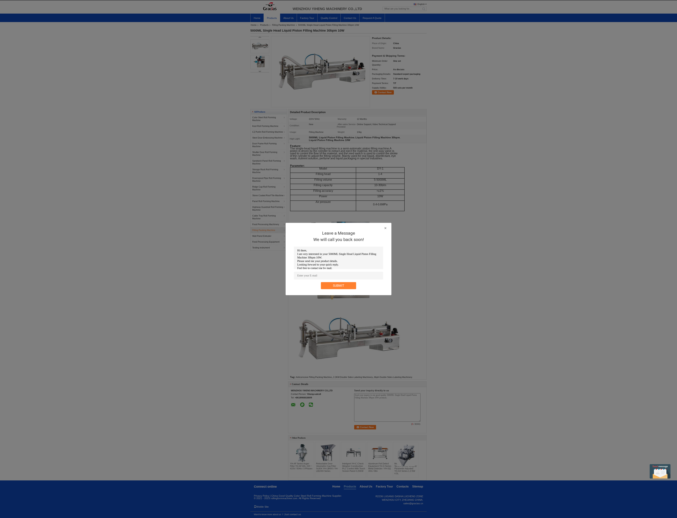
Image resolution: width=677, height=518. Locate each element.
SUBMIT (338, 285)
